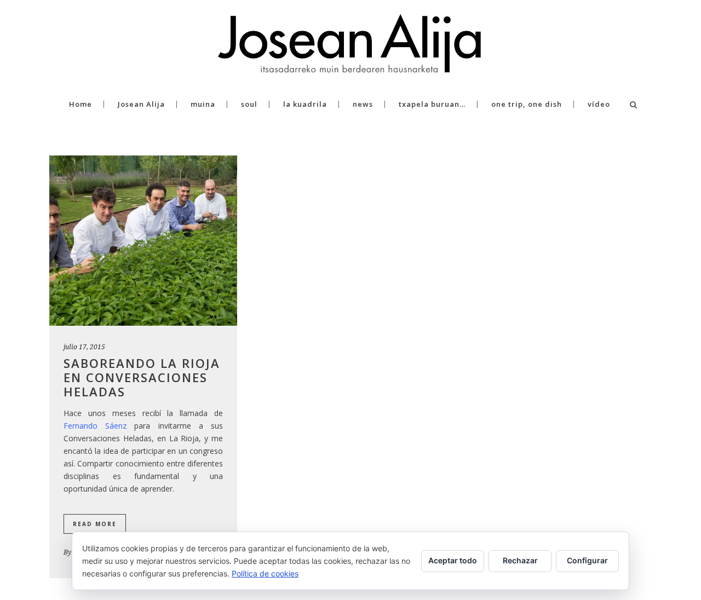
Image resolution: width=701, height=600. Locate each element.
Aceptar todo (452, 560)
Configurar (587, 560)
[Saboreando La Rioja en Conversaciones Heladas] (143, 240)
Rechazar (520, 560)
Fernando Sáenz (95, 425)
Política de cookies (265, 573)
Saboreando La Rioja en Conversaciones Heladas (142, 377)
